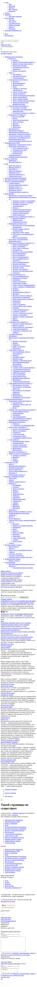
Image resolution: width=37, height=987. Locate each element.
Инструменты (9, 832)
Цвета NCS (4, 719)
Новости (12, 7)
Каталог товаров (6, 53)
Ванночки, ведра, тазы (21, 232)
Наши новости (6, 571)
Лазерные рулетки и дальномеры (24, 201)
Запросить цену (18, 975)
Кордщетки (17, 250)
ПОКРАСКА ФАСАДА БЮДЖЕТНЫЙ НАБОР (17, 614)
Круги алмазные (19, 255)
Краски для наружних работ (23, 64)
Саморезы (17, 501)
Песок (15, 459)
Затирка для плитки (20, 445)
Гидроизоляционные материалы (15, 827)
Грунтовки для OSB (20, 108)
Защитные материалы (21, 120)
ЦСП (15, 408)
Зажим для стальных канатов (23, 525)
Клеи (6, 825)
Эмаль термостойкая (20, 97)
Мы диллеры (13, 9)
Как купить (12, 22)
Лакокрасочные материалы (14, 820)
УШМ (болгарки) (19, 373)
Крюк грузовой (18, 532)
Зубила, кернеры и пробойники (24, 287)
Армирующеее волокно (21, 411)
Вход (6, 34)
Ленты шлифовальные (21, 262)
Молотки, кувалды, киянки (22, 295)
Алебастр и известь (19, 455)
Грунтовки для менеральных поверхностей (22, 110)
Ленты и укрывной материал (14, 830)
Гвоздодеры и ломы (20, 283)
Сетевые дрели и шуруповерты (24, 367)
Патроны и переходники (21, 266)
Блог (10, 4)
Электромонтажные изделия (23, 568)
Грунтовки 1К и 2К (20, 150)
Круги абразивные (20, 253)
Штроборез (17, 380)
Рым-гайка (17, 536)
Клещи (16, 288)
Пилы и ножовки (19, 304)
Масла (15, 123)
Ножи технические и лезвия (23, 299)
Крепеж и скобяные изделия (14, 837)
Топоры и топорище (20, 315)
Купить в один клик (23, 955)
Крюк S (15, 531)
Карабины (17, 527)
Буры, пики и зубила (21, 248)
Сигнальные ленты (19, 436)
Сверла (16, 273)
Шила (15, 318)
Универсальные (18, 78)
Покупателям (9, 18)
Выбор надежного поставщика (11, 574)
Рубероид (16, 424)
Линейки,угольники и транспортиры (20, 205)
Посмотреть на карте (8, 901)
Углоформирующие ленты (22, 438)
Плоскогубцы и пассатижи (22, 306)
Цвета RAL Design (7, 695)
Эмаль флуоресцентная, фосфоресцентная (21, 103)
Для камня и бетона (20, 76)
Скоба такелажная (19, 538)
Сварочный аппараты (20, 329)
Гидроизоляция (18, 413)
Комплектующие (19, 218)
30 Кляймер (17, 485)
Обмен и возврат (14, 25)
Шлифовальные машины (21, 378)
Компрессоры (17, 220)
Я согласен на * (19, 953)
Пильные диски (18, 267)
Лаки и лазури (18, 122)
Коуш (15, 529)
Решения (8, 15)
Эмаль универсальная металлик (24, 101)
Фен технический (19, 374)
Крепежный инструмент (21, 292)
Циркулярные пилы (20, 376)
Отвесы (15, 208)
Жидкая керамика (19, 83)
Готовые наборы (6, 599)
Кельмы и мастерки (20, 341)
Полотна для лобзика (20, 269)
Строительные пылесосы (21, 369)
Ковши (15, 343)
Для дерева (17, 74)
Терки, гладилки (19, 346)
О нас (7, 2)
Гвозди (16, 492)
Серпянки (17, 432)
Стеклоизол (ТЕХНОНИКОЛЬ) (24, 425)
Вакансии (12, 6)
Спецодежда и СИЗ (11, 836)
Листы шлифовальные (21, 276)
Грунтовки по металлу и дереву (24, 113)
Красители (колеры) (20, 65)
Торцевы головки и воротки (23, 316)
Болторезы (16, 280)
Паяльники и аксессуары (21, 397)
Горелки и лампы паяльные (22, 324)
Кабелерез (16, 394)
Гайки (15, 490)
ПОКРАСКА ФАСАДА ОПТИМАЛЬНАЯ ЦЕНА (17, 603)
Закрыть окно (5, 956)
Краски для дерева (19, 71)
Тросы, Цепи (17, 541)
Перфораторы (18, 366)
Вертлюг (16, 524)
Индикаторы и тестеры (21, 385)
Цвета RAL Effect (7, 707)
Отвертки (17, 302)
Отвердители (18, 151)
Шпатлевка (17, 448)
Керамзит (16, 457)
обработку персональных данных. (23, 953)
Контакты (12, 11)
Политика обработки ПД (13, 30)
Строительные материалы (13, 834)
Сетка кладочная (19, 434)
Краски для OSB (18, 116)
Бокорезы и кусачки (20, 278)
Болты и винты (18, 489)
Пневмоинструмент (20, 222)
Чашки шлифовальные (21, 245)
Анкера (16, 487)
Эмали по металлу (19, 94)
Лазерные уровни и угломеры (23, 202)
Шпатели (17, 348)
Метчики (16, 294)
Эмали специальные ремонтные (24, 95)
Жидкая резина (18, 85)
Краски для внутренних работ (24, 62)
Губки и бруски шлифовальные (24, 285)
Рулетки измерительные (21, 211)
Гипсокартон (18, 403)
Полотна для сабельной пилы (23, 271)
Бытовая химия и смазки (13, 839)
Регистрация (9, 35)
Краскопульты (18, 359)
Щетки (16, 320)
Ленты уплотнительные (21, 429)
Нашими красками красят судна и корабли (15, 624)
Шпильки (16, 506)
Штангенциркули (19, 215)
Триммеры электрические (22, 371)
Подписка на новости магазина (11, 587)
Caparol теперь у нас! (8, 583)
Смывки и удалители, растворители (20, 89)
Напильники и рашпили (21, 297)
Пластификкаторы (19, 417)
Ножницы (17, 301)
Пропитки (17, 127)
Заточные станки (19, 357)
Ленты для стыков (19, 431)
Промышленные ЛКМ (12, 822)
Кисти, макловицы (20, 237)
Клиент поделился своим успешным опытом (16, 638)
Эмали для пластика (20, 92)
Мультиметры (18, 395)
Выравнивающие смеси (21, 441)
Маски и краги (18, 325)
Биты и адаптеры (19, 246)
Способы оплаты (14, 23)
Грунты (16, 81)
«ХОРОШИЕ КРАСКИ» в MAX (11, 580)
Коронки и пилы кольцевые (23, 252)
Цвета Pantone (5, 647)
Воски (15, 118)
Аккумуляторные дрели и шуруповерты (21, 352)
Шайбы (16, 504)
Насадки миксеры (19, 264)
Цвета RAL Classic (7, 686)
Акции (7, 13)
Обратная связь (6, 917)
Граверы (16, 355)
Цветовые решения (15, 16)
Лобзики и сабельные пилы (22, 360)
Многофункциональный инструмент (21, 363)
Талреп (15, 539)
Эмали (16, 60)
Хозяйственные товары (12, 841)
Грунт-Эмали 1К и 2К (21, 148)
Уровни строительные (21, 213)
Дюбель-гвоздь (18, 494)
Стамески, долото (19, 311)
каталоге (15, 815)
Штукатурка (17, 450)
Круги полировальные (21, 257)
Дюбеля (16, 496)
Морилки (16, 125)
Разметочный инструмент (22, 209)
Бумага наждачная (19, 281)
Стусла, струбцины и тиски (23, 313)
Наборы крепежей (19, 499)
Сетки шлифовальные (21, 309)
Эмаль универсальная (20, 99)
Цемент (15, 460)
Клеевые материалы (20, 446)
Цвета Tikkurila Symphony (9, 742)
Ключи (16, 290)
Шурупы (16, 508)
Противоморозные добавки (22, 418)
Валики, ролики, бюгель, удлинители (21, 229)
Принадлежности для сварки (23, 327)
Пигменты (16, 415)
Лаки (15, 86)
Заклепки (16, 497)
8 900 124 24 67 (6, 45)
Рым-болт (16, 534)
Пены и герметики (11, 823)
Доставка (12, 20)
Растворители (18, 153)
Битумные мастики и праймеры (15, 829)
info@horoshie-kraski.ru (8, 921)
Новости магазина (9, 595)
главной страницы (18, 813)
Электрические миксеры (21, 381)
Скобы (15, 503)
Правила (16, 345)
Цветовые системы (7, 644)
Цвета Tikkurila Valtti (8, 761)
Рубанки (16, 308)
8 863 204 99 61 (6, 919)
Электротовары (10, 843)
